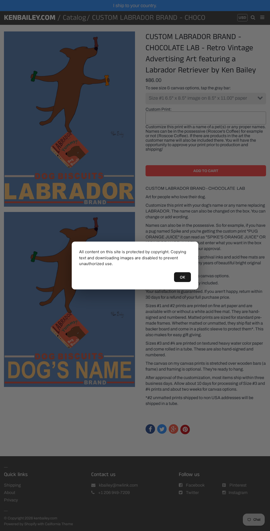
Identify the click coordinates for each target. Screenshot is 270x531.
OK (182, 277)
